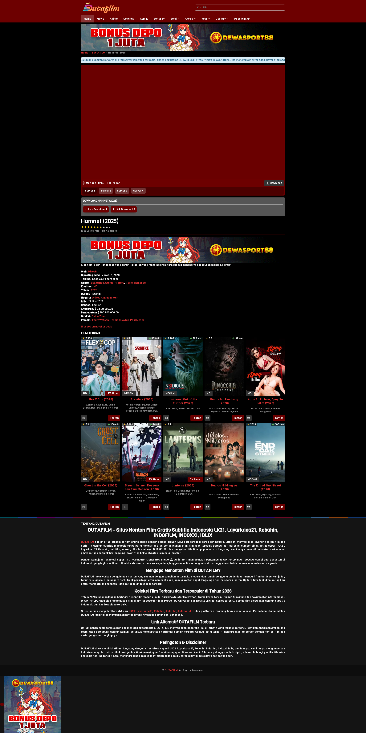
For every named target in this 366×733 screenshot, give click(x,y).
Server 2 (106, 190)
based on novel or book (97, 326)
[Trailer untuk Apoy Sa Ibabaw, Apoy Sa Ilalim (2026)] (249, 418)
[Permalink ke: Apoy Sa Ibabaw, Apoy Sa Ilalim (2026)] (265, 366)
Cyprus (142, 407)
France (151, 407)
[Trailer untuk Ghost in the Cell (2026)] (84, 507)
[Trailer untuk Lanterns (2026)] (166, 507)
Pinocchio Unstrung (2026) (224, 401)
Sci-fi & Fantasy (148, 497)
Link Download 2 (125, 209)
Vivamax (275, 408)
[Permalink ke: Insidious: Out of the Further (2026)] (183, 366)
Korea (115, 407)
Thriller (190, 408)
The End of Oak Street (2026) (265, 487)
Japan (142, 500)
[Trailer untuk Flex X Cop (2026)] (84, 418)
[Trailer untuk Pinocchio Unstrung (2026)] (207, 418)
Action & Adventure (96, 404)
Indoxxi (182, 611)
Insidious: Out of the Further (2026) (183, 401)
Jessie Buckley (119, 320)
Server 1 (90, 190)
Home (84, 52)
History (119, 283)
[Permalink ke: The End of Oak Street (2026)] (265, 452)
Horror (181, 408)
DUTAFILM (87, 542)
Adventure (139, 404)
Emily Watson (100, 320)
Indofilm (171, 611)
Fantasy (226, 408)
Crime (111, 404)
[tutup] (2, 704)
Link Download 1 (97, 209)
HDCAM (128, 393)
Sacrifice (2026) (142, 399)
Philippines (265, 411)
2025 (94, 290)
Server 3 (122, 190)
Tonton (114, 418)
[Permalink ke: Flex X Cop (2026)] (100, 366)
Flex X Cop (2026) (100, 399)
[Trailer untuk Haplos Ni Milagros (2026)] (207, 507)
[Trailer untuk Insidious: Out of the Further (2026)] (166, 418)
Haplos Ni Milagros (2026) (224, 487)
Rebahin (159, 611)
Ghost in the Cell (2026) (100, 485)
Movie (129, 283)
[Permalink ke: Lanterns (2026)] (183, 452)
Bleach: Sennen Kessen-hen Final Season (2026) (142, 487)
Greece (130, 410)
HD (95, 286)
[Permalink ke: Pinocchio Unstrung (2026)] (224, 366)
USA (115, 297)
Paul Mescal (137, 320)
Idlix (191, 611)
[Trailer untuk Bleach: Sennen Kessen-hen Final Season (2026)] (125, 507)
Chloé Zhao (98, 316)
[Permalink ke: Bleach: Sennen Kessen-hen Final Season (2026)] (142, 452)
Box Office (98, 52)
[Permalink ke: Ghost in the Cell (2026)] (100, 452)
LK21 (132, 611)
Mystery (95, 407)
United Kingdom (102, 297)
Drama (109, 283)
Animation (152, 494)
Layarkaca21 (144, 611)
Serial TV (106, 407)
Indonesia (101, 493)
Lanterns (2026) (183, 485)
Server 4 (138, 190)
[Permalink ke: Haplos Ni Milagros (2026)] (224, 452)
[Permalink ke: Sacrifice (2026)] (142, 366)
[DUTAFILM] (101, 7)
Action (129, 404)
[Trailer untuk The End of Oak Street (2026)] (249, 507)
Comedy (132, 407)
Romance (140, 283)
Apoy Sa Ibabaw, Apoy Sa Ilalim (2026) (265, 401)
